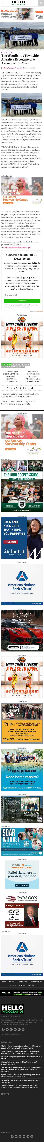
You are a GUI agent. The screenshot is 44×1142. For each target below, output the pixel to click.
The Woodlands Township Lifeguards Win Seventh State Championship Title (18, 402)
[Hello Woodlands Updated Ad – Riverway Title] (22, 822)
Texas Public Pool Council (21, 364)
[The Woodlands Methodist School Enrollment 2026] (22, 855)
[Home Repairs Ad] (22, 790)
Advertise (13, 985)
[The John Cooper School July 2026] (22, 512)
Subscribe (31, 985)
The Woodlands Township (13, 68)
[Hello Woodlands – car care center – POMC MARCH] (22, 651)
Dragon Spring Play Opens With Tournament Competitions (11, 377)
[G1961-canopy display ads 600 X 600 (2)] (22, 455)
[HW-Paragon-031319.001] (22, 927)
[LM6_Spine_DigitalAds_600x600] (22, 558)
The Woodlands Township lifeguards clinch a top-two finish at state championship (20, 395)
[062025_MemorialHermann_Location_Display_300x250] (22, 888)
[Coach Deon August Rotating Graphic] (22, 357)
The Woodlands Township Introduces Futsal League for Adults (32, 377)
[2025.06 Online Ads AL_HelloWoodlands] (22, 744)
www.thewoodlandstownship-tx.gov (17, 247)
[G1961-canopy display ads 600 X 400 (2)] (22, 204)
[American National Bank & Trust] (22, 605)
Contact (22, 985)
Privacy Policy (23, 981)
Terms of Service (36, 981)
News (4, 981)
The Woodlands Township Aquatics (13, 367)
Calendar (12, 981)
